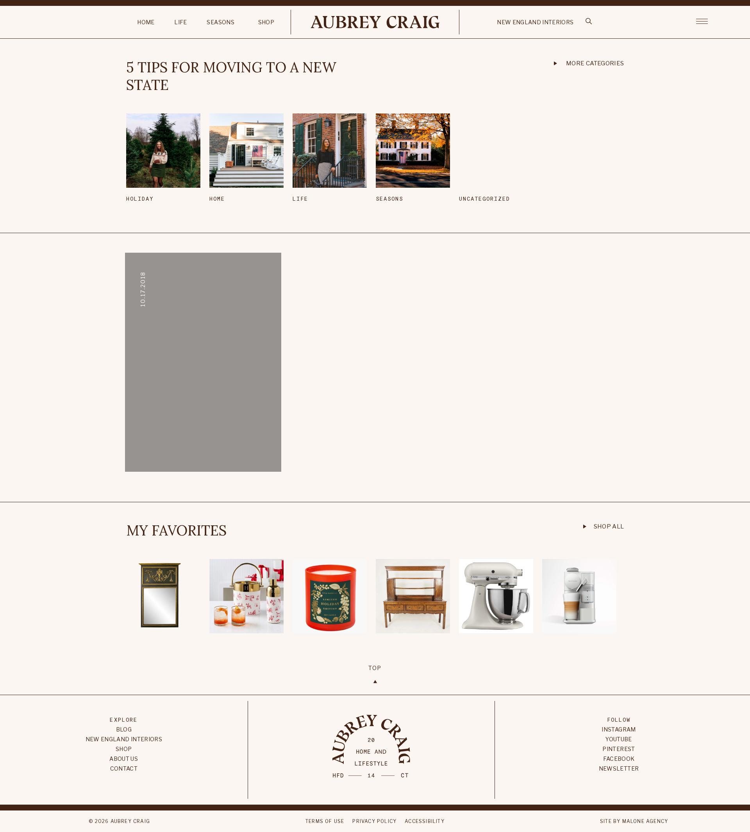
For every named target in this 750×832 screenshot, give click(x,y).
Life (180, 22)
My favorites (176, 530)
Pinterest (618, 749)
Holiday (140, 198)
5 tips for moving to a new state (231, 76)
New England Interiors (535, 22)
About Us (123, 758)
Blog (124, 729)
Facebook (619, 758)
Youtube (618, 739)
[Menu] (701, 20)
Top (374, 668)
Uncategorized (484, 198)
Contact (124, 768)
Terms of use (324, 821)
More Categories (595, 63)
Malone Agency (645, 821)
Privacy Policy (374, 821)
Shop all (609, 526)
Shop (266, 22)
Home (145, 22)
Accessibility (425, 821)
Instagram (619, 729)
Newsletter (619, 768)
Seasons (220, 22)
